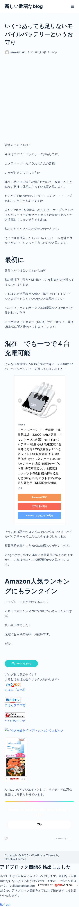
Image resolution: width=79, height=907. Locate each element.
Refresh (5, 904)
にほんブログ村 (15, 690)
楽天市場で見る (39, 506)
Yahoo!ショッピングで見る (39, 515)
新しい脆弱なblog (24, 6)
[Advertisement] (39, 96)
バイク (54, 52)
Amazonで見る (39, 497)
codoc (69, 838)
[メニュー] (72, 6)
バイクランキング (15, 720)
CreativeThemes (15, 859)
